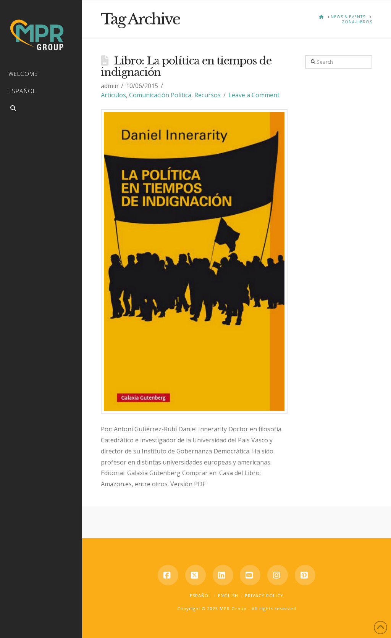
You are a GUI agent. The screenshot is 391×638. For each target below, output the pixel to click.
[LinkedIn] (223, 575)
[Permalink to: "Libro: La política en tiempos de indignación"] (194, 261)
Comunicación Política (160, 95)
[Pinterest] (305, 575)
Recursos (207, 95)
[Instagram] (277, 575)
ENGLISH (228, 595)
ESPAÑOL (200, 595)
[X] (195, 575)
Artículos (113, 95)
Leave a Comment (254, 95)
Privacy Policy (264, 595)
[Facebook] (168, 575)
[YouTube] (250, 575)
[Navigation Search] (41, 109)
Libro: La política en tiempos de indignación (186, 67)
